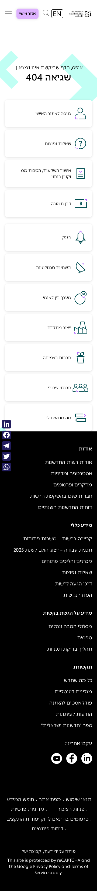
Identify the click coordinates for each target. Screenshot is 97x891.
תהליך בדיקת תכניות (69, 649)
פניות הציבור (71, 809)
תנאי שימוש (78, 799)
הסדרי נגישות (77, 595)
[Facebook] (6, 435)
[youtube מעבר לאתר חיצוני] (56, 759)
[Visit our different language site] (57, 13)
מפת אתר (50, 799)
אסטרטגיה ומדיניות (71, 473)
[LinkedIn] (6, 424)
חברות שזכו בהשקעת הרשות (61, 496)
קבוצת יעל (31, 851)
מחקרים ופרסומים (72, 485)
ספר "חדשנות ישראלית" (66, 725)
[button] (46, 14)
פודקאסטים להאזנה (70, 703)
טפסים (84, 638)
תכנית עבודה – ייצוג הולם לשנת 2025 (52, 550)
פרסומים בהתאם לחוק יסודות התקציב (48, 819)
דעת (48, 851)
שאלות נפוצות (77, 572)
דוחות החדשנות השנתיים (65, 507)
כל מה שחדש (78, 680)
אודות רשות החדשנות (68, 462)
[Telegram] (6, 445)
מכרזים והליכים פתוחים (66, 561)
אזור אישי (27, 13)
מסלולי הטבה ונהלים (70, 626)
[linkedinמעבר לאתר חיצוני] (86, 759)
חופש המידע (20, 799)
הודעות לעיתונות (74, 714)
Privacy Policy (46, 866)
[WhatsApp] (6, 467)
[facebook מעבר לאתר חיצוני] (71, 759)
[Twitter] (6, 456)
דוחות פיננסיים (48, 829)
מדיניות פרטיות (27, 809)
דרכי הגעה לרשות (73, 584)
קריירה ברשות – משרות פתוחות (57, 539)
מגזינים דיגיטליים (73, 692)
